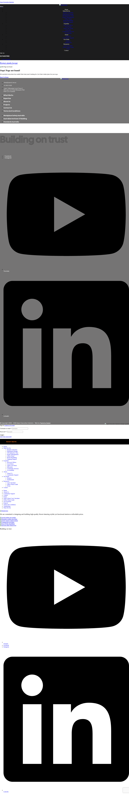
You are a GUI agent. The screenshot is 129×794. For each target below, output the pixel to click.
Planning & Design (12, 451)
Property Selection (12, 449)
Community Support (12, 475)
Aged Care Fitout (12, 465)
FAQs (8, 486)
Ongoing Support (12, 459)
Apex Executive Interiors (7, 2)
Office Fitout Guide (12, 484)
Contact (6, 487)
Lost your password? (6, 436)
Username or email (5, 428)
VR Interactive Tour (12, 453)
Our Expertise (7, 501)
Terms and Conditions (10, 504)
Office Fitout (10, 456)
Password (3, 431)
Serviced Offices (11, 462)
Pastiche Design (45, 423)
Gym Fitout (10, 464)
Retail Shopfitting (12, 457)
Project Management (12, 454)
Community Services (13, 468)
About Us (9, 473)
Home (5, 446)
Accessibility (10, 470)
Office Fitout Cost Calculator (12, 498)
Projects (9, 478)
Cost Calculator (11, 483)
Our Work (6, 476)
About (5, 472)
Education (10, 467)
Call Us (2, 53)
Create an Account (9, 425)
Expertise (6, 461)
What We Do (7, 448)
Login (2, 435)
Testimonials (10, 479)
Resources (6, 481)
